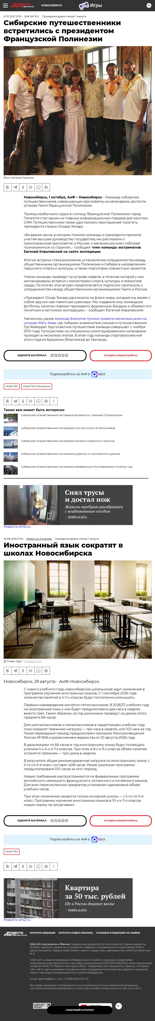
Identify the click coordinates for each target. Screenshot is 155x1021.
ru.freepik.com (33, 661)
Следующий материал (80, 1010)
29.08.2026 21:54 (13, 538)
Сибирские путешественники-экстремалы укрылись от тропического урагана (70, 453)
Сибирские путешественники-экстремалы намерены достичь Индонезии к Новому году (77, 466)
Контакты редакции (42, 933)
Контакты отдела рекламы (76, 933)
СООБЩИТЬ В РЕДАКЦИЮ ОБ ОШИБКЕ (118, 933)
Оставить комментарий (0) (120, 355)
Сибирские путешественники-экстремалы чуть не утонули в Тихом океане (68, 428)
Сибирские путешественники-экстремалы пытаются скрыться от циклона (67, 440)
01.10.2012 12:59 (12, 16)
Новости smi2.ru (17, 527)
